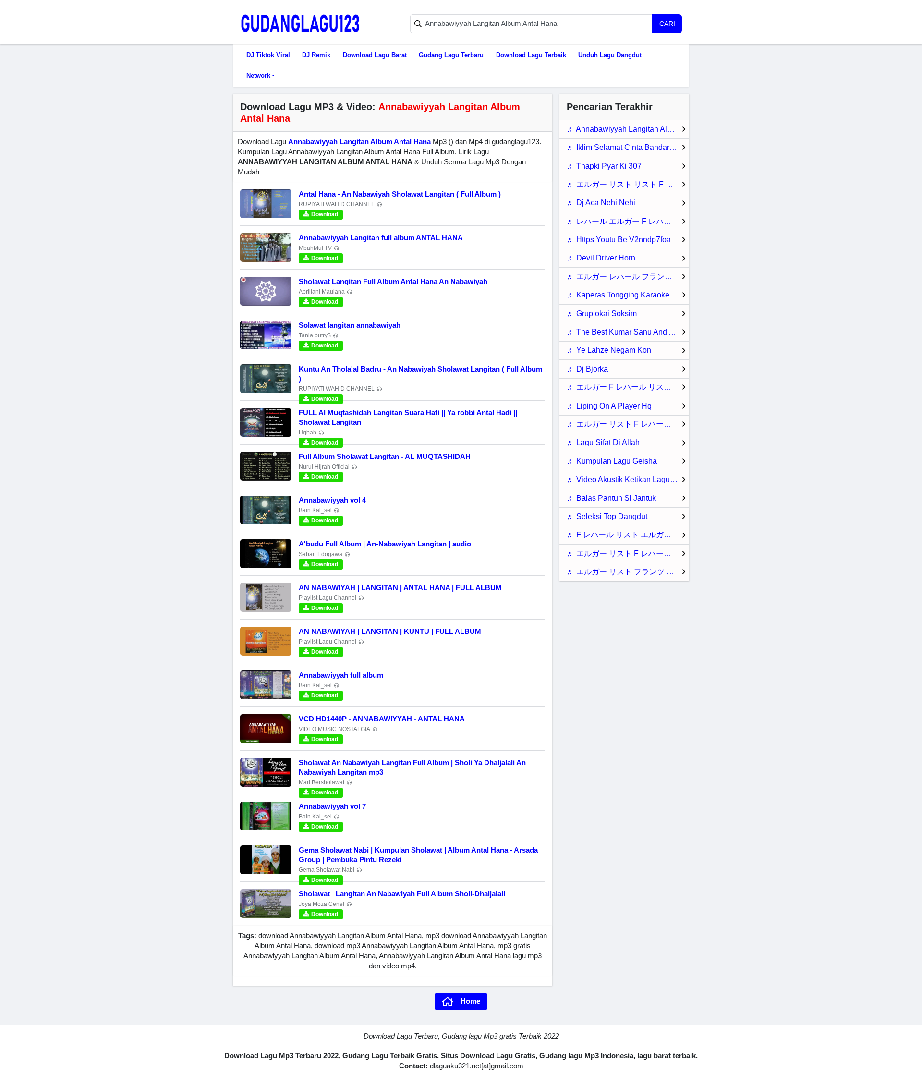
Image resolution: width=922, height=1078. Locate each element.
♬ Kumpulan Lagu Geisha (612, 461)
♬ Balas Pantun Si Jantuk (611, 498)
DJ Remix (316, 55)
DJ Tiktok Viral (268, 55)
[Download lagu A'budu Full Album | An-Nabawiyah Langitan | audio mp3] (265, 553)
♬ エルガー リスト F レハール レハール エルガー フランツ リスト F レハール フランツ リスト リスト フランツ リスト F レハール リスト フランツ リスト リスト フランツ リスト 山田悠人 (628, 553)
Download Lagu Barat (375, 55)
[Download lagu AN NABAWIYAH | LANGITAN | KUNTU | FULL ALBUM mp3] (265, 641)
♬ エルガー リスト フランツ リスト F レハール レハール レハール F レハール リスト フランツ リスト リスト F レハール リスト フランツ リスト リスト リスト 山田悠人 (628, 572)
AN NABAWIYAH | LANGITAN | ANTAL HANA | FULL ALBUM (400, 587)
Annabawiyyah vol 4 (332, 500)
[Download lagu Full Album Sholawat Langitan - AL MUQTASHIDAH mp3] (265, 466)
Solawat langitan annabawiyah (349, 325)
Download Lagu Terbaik (531, 55)
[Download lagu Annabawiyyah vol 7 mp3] (265, 816)
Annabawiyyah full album (341, 675)
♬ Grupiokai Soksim (602, 314)
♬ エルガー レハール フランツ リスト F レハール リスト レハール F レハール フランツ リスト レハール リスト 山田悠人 (628, 277)
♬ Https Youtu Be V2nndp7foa (619, 239)
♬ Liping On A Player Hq (609, 406)
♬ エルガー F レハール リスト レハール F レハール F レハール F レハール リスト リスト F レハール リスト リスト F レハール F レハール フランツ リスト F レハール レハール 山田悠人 (628, 387)
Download (324, 214)
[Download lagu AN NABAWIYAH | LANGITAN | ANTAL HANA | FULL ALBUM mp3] (265, 597)
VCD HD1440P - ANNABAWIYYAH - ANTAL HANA (382, 719)
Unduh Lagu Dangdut (610, 55)
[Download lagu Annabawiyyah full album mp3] (265, 684)
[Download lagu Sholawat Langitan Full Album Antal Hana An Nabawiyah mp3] (265, 291)
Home (470, 1001)
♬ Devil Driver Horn (601, 258)
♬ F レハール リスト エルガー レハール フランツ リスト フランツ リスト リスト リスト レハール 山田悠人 (628, 535)
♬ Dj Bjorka (587, 369)
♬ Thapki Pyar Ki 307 (604, 166)
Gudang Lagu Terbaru (451, 55)
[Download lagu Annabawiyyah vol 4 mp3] (265, 510)
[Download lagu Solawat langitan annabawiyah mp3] (265, 335)
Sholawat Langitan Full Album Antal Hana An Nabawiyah (393, 281)
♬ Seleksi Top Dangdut (607, 516)
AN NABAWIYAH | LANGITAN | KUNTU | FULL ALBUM (390, 631)
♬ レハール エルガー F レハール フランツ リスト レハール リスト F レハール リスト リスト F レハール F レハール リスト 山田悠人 (628, 221)
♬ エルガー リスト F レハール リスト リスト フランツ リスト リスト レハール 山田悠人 (628, 424)
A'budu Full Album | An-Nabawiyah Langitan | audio (385, 544)
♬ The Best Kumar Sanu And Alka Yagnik (628, 332)
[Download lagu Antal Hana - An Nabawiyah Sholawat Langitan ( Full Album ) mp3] (265, 203)
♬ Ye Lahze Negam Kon (609, 350)
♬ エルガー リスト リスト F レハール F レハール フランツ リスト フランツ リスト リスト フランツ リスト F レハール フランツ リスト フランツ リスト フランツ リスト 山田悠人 (628, 184)
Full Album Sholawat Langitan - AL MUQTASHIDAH (385, 456)
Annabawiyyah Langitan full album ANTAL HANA (381, 238)
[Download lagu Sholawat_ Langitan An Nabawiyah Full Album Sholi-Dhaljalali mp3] (265, 903)
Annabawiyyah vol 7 (332, 806)
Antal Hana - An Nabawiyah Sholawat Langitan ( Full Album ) (400, 194)
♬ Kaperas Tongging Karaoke (618, 295)
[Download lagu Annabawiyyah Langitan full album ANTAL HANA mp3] (265, 247)
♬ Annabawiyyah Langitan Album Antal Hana (628, 129)
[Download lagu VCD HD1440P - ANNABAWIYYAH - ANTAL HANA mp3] (265, 728)
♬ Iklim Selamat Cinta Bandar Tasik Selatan (628, 147)
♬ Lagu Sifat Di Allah (603, 442)
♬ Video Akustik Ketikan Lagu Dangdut (628, 479)
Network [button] (258, 75)
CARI (667, 23)
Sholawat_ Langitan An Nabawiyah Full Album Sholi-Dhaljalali (402, 894)
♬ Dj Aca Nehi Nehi (601, 202)
